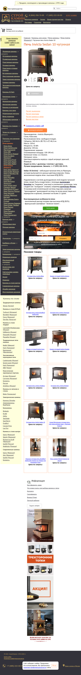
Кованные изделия (10, 257)
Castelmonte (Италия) (10, 360)
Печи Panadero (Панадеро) (9, 212)
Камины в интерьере (10, 107)
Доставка (28, 22)
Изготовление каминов (11, 292)
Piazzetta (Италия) (9, 337)
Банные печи (7, 219)
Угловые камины (9, 65)
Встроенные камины (10, 73)
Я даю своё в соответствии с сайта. (51, 243)
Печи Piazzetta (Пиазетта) (9, 179)
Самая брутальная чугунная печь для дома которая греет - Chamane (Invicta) (59, 424)
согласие (46, 242)
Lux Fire (5, 428)
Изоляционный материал (8, 261)
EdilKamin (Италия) (9, 332)
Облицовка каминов (10, 120)
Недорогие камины (10, 101)
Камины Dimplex (9, 401)
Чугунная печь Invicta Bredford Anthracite (35, 313)
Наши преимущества (55, 19)
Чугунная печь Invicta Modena (35, 386)
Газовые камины (9, 82)
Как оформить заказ (34, 485)
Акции (42, 19)
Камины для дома (39, 38)
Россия (5, 383)
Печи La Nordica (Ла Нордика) (11, 175)
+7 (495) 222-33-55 (54, 15)
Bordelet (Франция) (10, 315)
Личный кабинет (33, 500)
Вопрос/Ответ (32, 497)
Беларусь (6, 381)
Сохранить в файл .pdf (35, 126)
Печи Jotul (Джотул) (11, 170)
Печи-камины (8, 143)
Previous (25, 80)
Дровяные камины (10, 51)
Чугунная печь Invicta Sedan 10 (35, 422)
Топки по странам (9, 132)
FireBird (5, 423)
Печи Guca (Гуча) (10, 160)
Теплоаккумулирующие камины (11, 86)
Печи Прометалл (10, 215)
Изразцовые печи (9, 224)
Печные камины (9, 227)
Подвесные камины (10, 59)
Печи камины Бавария (12, 203)
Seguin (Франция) (9, 437)
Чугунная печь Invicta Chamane (59, 313)
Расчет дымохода (33, 111)
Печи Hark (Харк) (10, 162)
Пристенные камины (10, 62)
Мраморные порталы (11, 114)
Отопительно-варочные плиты (11, 233)
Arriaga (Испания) (9, 376)
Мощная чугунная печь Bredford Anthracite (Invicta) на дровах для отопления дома (35, 460)
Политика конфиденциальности (14, 659)
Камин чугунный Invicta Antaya (59, 276)
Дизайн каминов (9, 289)
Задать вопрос (34, 506)
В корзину (35, 93)
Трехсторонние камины (11, 79)
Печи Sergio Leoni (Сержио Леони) (10, 186)
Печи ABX (7, 152)
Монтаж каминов (31, 19)
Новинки (6, 280)
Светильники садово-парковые (11, 273)
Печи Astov (8, 146)
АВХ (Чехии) (7, 368)
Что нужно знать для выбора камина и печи (43, 488)
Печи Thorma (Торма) (12, 191)
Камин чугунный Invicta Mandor (59, 349)
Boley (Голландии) (9, 394)
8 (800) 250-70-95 (36, 15)
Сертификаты (32, 494)
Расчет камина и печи (35, 117)
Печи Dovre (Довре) (11, 154)
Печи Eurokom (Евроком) (9, 157)
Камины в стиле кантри (11, 283)
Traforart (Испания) (10, 312)
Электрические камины (11, 249)
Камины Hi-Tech (8, 92)
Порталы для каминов (11, 139)
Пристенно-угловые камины (10, 69)
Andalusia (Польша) (10, 446)
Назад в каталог (36, 130)
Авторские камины (10, 104)
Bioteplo (6, 411)
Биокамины (7, 254)
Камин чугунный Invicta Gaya (35, 349)
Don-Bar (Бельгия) (9, 319)
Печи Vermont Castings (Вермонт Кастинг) (10, 195)
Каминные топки (9, 97)
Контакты (47, 22)
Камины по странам (10, 126)
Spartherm (6, 421)
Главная (27, 38)
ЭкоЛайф (6, 419)
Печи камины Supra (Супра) (11, 200)
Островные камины (10, 56)
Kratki (5, 414)
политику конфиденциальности (35, 667)
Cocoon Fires (7, 426)
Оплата (68, 19)
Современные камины (11, 286)
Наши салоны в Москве (72, 666)
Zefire (5, 416)
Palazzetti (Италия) (9, 335)
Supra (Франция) (9, 435)
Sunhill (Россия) (8, 444)
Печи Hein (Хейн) (10, 164)
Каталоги (30, 491)
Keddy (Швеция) (8, 345)
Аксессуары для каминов (8, 268)
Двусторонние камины (11, 76)
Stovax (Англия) (8, 306)
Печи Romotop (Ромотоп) (9, 182)
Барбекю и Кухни (9, 243)
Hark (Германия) (9, 348)
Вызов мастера (32, 119)
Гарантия (37, 22)
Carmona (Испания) (10, 378)
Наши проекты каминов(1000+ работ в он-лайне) (12, 42)
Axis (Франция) (8, 455)
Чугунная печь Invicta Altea (35, 276)
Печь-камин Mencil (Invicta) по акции (59, 460)
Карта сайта (7, 657)
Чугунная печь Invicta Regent (60, 386)
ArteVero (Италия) (9, 386)
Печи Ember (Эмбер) (11, 205)
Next (52, 80)
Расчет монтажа (32, 114)
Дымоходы (7, 238)
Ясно (54, 665)
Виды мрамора (8, 116)
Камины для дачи (9, 110)
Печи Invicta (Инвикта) (8, 167)
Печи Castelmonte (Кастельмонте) (10, 149)
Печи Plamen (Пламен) (8, 208)
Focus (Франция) (9, 317)
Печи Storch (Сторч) (11, 189)
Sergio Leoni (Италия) (10, 363)
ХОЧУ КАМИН (71, 15)
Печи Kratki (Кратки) (11, 172)
